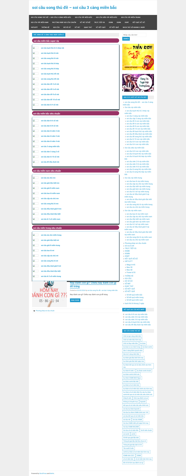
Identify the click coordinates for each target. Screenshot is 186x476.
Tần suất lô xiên (128, 448)
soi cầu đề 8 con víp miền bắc (138, 126)
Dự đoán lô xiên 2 (129, 371)
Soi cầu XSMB (137, 419)
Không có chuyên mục (130, 401)
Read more (75, 300)
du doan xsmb (147, 347)
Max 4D (130, 270)
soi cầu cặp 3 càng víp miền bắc (139, 118)
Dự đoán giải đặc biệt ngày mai (133, 361)
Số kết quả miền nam (135, 300)
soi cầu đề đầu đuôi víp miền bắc (139, 134)
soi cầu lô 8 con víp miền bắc (138, 151)
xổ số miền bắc (128, 459)
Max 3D (130, 267)
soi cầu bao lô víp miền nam (137, 214)
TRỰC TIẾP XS (99, 22)
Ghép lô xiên (127, 398)
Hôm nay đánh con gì (141, 398)
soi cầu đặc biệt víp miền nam (138, 219)
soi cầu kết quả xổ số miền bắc (133, 416)
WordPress (43, 473)
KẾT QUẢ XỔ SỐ (139, 22)
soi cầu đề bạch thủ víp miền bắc (139, 131)
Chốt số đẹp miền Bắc (130, 343)
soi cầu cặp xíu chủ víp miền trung (140, 184)
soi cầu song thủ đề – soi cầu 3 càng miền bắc (74, 7)
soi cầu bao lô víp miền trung (138, 181)
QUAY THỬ (88, 27)
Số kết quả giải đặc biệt (131, 437)
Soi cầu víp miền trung (130, 17)
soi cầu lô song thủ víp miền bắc (139, 169)
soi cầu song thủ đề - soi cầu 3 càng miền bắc (103, 290)
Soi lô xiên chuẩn (146, 430)
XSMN (119, 22)
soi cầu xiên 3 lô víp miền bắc (138, 164)
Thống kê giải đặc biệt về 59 (132, 445)
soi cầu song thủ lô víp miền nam (139, 237)
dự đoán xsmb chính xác (131, 374)
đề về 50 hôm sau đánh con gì (133, 463)
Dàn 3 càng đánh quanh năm (133, 350)
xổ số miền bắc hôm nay (144, 459)
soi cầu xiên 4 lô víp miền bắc (138, 167)
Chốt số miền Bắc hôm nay (132, 340)
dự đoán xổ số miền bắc (131, 385)
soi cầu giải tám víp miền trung (138, 189)
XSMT (127, 22)
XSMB (111, 22)
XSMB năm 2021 (128, 455)
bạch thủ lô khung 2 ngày (134, 27)
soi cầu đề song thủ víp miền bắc (139, 137)
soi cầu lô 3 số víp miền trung (138, 192)
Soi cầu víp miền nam (39, 22)
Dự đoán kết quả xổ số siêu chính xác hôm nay (137, 366)
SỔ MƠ (77, 27)
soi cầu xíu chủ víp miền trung (138, 207)
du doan (143, 343)
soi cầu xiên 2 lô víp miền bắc (138, 161)
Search (126, 39)
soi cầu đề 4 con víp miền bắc (138, 121)
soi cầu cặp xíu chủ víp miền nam (139, 217)
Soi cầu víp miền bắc (83, 17)
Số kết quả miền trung (135, 297)
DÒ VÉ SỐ (67, 27)
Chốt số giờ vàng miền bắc (132, 336)
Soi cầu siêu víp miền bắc (106, 17)
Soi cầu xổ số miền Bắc (131, 430)
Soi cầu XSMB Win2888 (131, 427)
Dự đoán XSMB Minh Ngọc (132, 378)
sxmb (133, 434)
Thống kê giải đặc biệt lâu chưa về (134, 441)
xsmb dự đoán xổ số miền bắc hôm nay (136, 452)
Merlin (52, 473)
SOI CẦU (56, 27)
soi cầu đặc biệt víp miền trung (138, 186)
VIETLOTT (34, 27)
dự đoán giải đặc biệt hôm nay (133, 358)
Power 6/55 (131, 272)
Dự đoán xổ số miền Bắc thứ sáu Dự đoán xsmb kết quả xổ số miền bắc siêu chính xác (137, 393)
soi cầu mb (126, 419)
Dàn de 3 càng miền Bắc (131, 354)
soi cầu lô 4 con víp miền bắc (138, 142)
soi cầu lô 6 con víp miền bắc (138, 144)
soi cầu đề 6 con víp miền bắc (138, 124)
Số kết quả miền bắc (134, 295)
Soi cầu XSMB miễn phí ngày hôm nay (135, 423)
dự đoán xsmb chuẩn (144, 371)
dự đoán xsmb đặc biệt (131, 381)
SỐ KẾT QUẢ (100, 27)
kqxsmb (143, 401)
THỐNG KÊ (45, 27)
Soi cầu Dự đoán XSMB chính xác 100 (135, 412)
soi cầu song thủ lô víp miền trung (139, 204)
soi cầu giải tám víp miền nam (138, 222)
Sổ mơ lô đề (85, 22)
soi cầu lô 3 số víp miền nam (137, 224)
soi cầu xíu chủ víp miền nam (138, 240)
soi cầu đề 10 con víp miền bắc (138, 129)
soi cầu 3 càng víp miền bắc (137, 116)
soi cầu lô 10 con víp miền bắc (138, 139)
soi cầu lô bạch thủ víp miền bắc (139, 154)
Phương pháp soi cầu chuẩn (64, 22)
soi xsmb (126, 434)
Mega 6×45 (131, 265)
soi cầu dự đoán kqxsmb (131, 409)
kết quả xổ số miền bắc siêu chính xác (135, 405)
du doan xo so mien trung (131, 347)
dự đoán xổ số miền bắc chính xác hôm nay (137, 388)
